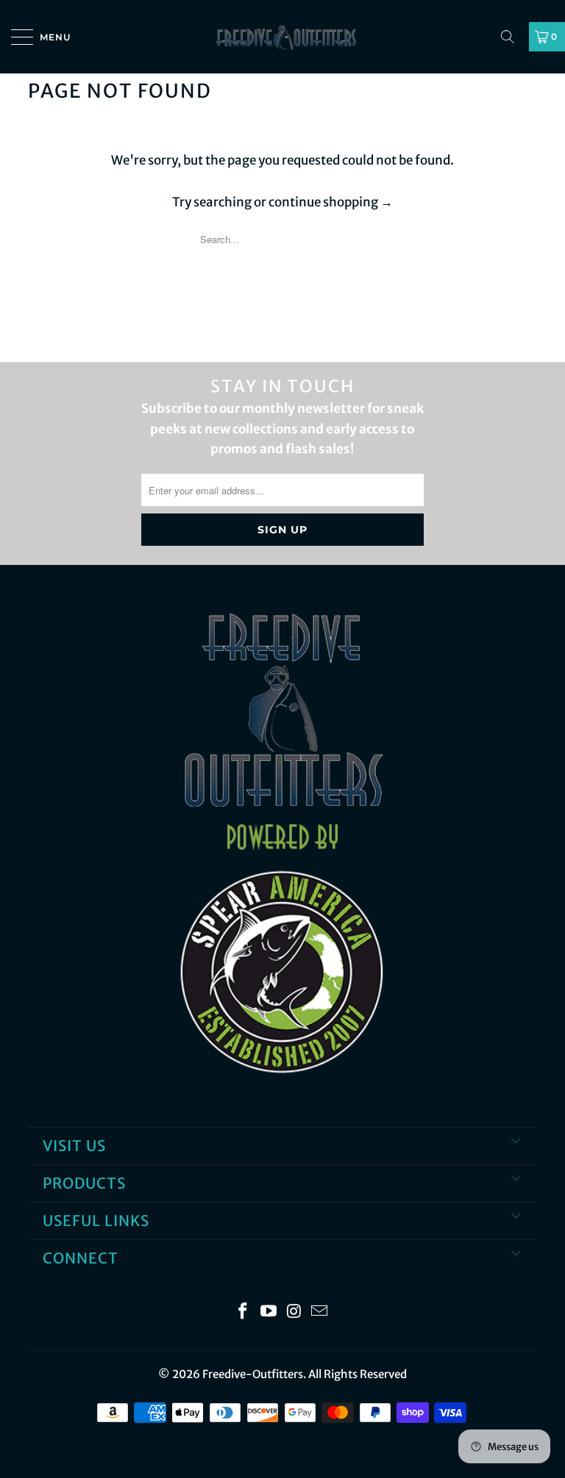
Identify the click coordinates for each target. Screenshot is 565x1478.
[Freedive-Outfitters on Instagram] (295, 1312)
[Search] (513, 36)
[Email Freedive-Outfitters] (320, 1312)
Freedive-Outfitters (252, 1374)
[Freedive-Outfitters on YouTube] (269, 1312)
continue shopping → (331, 202)
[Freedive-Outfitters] (282, 36)
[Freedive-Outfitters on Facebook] (243, 1312)
